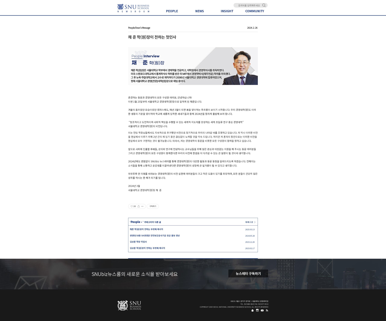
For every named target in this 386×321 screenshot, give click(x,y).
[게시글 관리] (142, 206)
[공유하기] (139, 206)
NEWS (199, 11)
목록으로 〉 (250, 222)
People (135, 222)
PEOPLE (172, 11)
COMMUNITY (254, 11)
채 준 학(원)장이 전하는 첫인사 (152, 37)
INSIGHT (227, 11)
